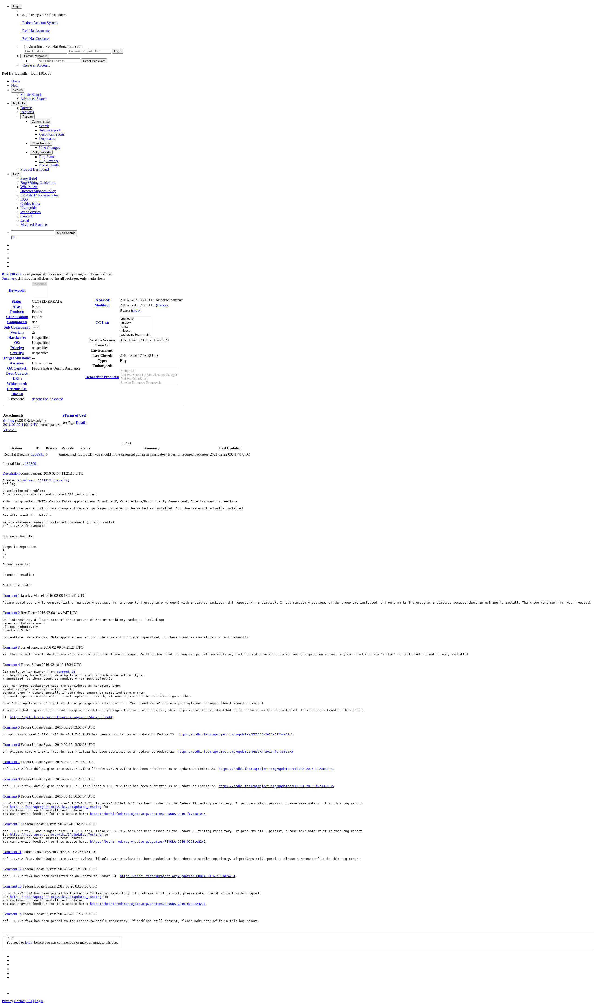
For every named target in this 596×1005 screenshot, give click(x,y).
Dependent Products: (102, 377)
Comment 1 (11, 595)
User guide (28, 208)
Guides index (30, 204)
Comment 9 (11, 796)
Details (81, 423)
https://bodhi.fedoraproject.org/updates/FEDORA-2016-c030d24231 (177, 876)
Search (18, 90)
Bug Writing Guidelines (37, 183)
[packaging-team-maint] (135, 335)
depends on (40, 399)
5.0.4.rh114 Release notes (39, 195)
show (136, 310)
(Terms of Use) (74, 415)
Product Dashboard (34, 169)
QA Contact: (17, 368)
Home (15, 81)
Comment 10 (12, 824)
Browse (26, 108)
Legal (24, 220)
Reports (27, 116)
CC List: (102, 323)
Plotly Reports (41, 152)
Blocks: (17, 394)
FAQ (24, 199)
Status (16, 301)
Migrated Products (33, 224)
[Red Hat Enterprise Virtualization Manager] (149, 375)
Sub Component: (17, 327)
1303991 (37, 454)
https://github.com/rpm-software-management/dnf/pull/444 (61, 717)
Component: (17, 322)
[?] (13, 237)
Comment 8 (11, 779)
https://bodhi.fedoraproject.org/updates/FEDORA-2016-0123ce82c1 (235, 734)
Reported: (102, 300)
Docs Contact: (17, 373)
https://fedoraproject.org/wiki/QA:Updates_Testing (55, 807)
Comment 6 (11, 745)
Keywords (17, 290)
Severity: (17, 353)
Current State (41, 121)
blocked (57, 399)
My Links (19, 103)
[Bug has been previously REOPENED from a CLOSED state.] (39, 284)
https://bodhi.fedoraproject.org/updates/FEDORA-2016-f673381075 (235, 751)
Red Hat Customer (35, 39)
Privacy (7, 1001)
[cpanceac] (135, 319)
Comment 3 (11, 647)
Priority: (17, 348)
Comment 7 (11, 762)
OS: (17, 343)
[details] (61, 480)
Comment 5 (11, 727)
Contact (26, 216)
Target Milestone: (17, 358)
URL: (17, 379)
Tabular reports (50, 130)
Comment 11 (12, 852)
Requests (27, 112)
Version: (17, 332)
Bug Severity (48, 161)
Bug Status (47, 157)
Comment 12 (12, 869)
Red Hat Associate (35, 31)
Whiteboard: (17, 384)
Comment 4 (11, 665)
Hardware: (17, 338)
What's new (29, 187)
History (162, 305)
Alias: (17, 307)
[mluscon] (135, 331)
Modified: (102, 305)
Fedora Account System (39, 23)
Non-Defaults (49, 165)
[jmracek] (135, 323)
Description (11, 473)
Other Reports (41, 143)
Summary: (9, 278)
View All (10, 430)
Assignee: (17, 363)
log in (29, 942)
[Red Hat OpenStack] (149, 379)
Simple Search (31, 94)
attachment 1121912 (34, 480)
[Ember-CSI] (149, 371)
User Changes (49, 148)
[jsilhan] (135, 327)
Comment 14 (12, 914)
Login (16, 6)
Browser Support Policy (38, 191)
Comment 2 (11, 613)
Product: (17, 312)
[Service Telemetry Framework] (149, 383)
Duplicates (47, 139)
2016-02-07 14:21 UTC (20, 425)
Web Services (30, 212)
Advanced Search (33, 99)
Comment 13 (12, 886)
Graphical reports (51, 134)
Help (16, 174)
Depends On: (17, 389)
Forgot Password (34, 56)
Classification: (17, 317)
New (14, 85)
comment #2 (66, 671)
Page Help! (28, 178)
